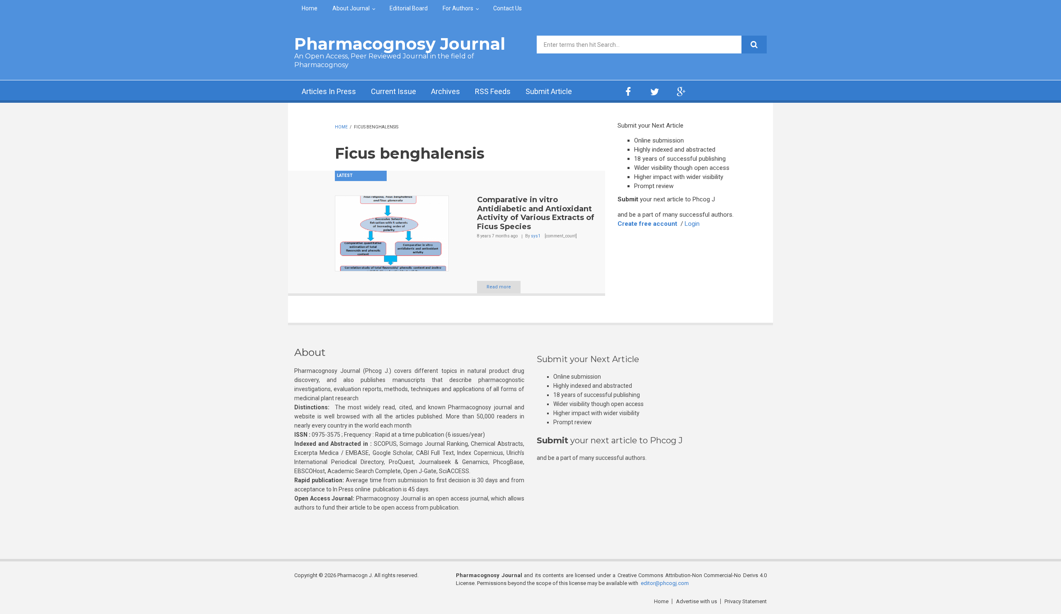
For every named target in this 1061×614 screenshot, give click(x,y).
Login (692, 223)
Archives (445, 91)
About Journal (351, 8)
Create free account (647, 223)
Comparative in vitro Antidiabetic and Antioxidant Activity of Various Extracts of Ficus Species (535, 213)
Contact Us (507, 8)
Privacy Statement (745, 601)
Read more (499, 287)
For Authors (458, 8)
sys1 (535, 236)
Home (309, 8)
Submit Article (549, 91)
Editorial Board (409, 8)
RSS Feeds (493, 91)
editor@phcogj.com (665, 583)
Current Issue (393, 91)
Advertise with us (696, 601)
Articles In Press (329, 91)
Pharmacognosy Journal (399, 44)
